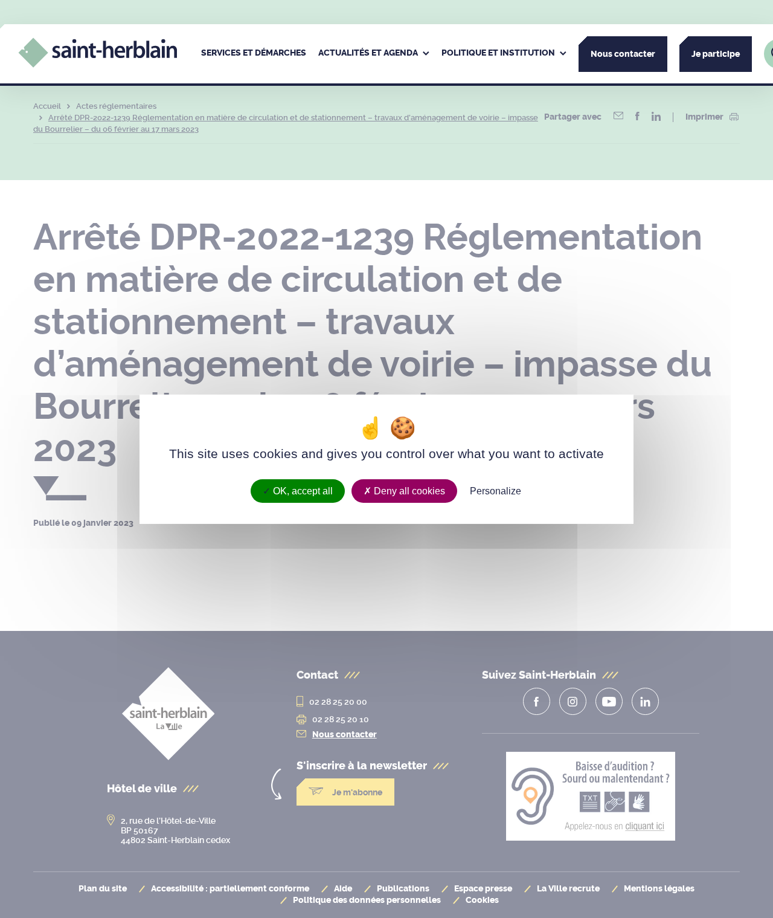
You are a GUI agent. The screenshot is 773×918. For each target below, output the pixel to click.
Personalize (495, 490)
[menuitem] (253, 53)
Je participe (715, 54)
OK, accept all (302, 490)
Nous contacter (623, 54)
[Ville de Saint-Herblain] (97, 64)
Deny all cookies (408, 490)
